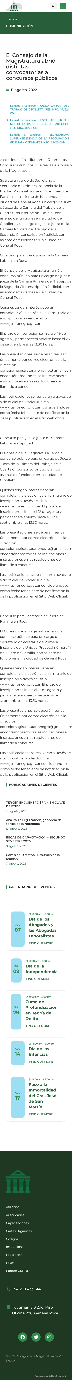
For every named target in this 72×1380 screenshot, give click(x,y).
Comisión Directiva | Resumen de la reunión (33, 857)
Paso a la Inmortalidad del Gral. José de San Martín (42, 1095)
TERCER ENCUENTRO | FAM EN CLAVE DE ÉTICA (35, 804)
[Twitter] (36, 1337)
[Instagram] (49, 1337)
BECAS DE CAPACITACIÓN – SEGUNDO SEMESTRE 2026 (35, 839)
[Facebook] (22, 1337)
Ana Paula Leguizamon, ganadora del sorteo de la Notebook (34, 822)
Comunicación (19, 26)
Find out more (41, 943)
